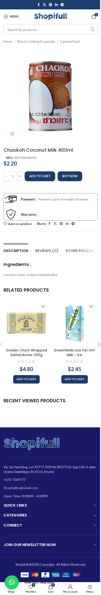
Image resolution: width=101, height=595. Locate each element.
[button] (26, 379)
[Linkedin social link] (56, 5)
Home (8, 41)
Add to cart (39, 176)
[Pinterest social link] (50, 5)
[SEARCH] (92, 29)
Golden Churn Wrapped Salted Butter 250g (26, 352)
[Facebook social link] (38, 5)
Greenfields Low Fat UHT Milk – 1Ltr (74, 352)
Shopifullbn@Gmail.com (21, 488)
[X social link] (44, 5)
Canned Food (70, 41)
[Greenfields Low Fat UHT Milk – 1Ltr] (74, 323)
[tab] (16, 250)
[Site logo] (50, 16)
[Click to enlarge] (12, 134)
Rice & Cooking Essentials (36, 41)
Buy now (70, 176)
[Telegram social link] (62, 5)
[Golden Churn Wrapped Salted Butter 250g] (26, 323)
